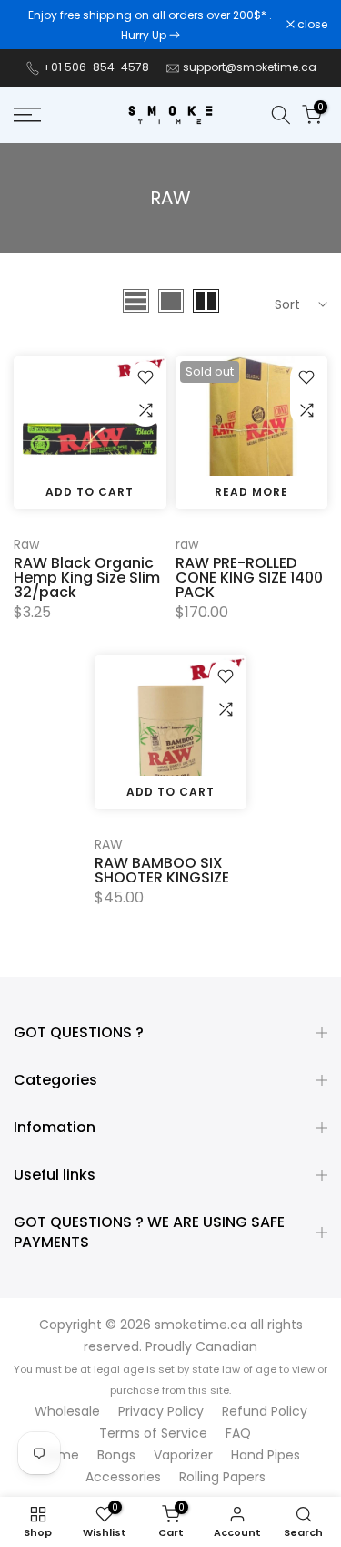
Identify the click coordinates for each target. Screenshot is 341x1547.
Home (60, 1455)
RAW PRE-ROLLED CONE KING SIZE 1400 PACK (249, 577)
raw (187, 544)
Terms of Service (153, 1433)
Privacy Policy (161, 1411)
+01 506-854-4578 (96, 67)
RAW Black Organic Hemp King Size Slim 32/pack (87, 577)
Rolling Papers (222, 1477)
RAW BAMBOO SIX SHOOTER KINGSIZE (162, 870)
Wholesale (67, 1411)
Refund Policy (264, 1411)
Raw (26, 544)
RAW (109, 844)
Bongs (116, 1455)
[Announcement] (150, 25)
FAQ (238, 1433)
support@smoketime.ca (249, 67)
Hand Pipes (265, 1455)
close (311, 24)
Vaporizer (183, 1455)
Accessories (123, 1477)
